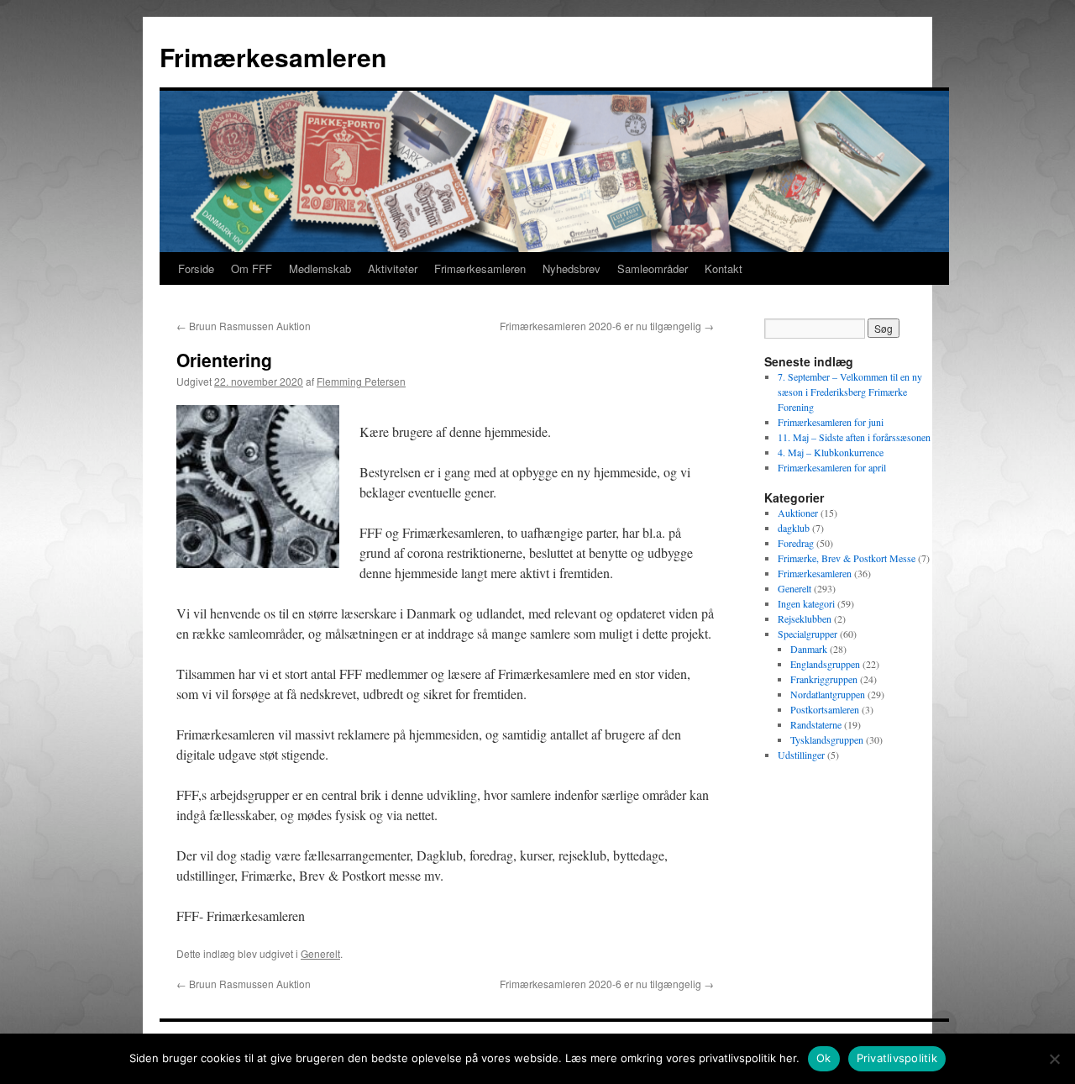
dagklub (794, 527)
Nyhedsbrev (571, 268)
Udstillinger (801, 754)
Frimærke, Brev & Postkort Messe (846, 558)
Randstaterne (816, 724)
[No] (1054, 1058)
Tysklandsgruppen (826, 739)
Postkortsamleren (824, 709)
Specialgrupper (807, 633)
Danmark (808, 648)
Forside (196, 268)
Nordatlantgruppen (827, 694)
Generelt (320, 953)
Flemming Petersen (361, 381)
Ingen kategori (806, 603)
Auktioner (798, 512)
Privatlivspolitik (897, 1058)
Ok (823, 1058)
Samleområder (652, 268)
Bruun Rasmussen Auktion (243, 325)
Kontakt (723, 268)
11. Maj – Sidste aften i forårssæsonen (854, 437)
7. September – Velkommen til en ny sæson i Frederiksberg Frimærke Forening (850, 391)
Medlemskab (320, 268)
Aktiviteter (392, 268)
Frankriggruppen (823, 679)
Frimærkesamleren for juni (831, 422)
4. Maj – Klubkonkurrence (831, 452)
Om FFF (251, 268)
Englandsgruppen (825, 664)
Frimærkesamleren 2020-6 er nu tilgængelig (607, 325)
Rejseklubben (804, 618)
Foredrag (796, 543)
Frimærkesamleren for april (832, 467)
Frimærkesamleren (273, 57)
